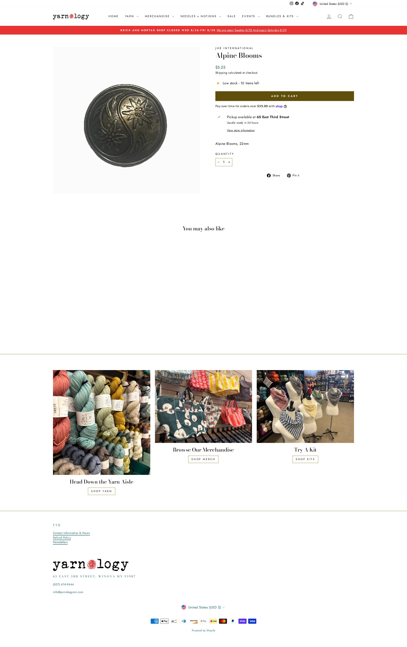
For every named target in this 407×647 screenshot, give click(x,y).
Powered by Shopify (203, 630)
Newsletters (60, 542)
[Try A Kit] (305, 406)
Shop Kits (305, 459)
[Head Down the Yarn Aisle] (101, 422)
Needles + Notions (199, 16)
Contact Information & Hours (71, 533)
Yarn (130, 16)
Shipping (221, 73)
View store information (241, 130)
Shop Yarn (101, 491)
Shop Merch (203, 459)
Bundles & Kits (280, 16)
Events (249, 16)
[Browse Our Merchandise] (203, 406)
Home (113, 16)
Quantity (224, 154)
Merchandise (158, 16)
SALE (231, 16)
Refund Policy (62, 537)
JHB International (234, 48)
